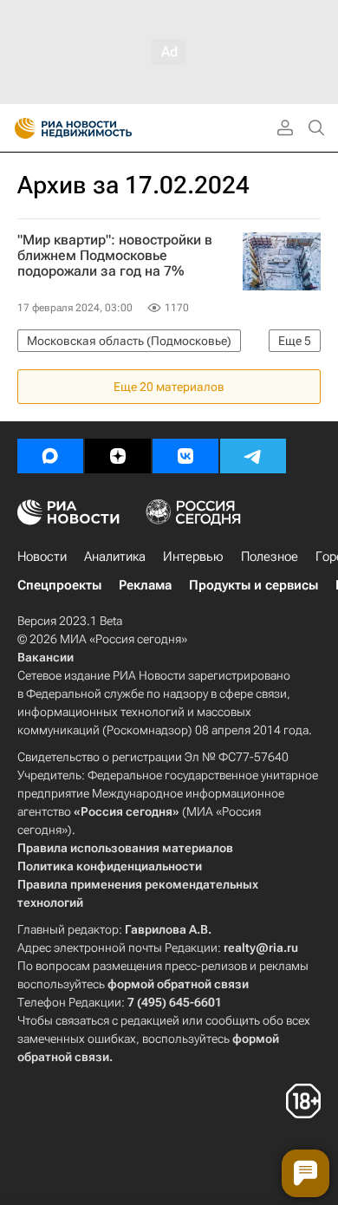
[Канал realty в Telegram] (253, 456)
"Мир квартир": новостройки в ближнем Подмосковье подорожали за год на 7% (114, 255)
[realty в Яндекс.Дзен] (118, 456)
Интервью (193, 556)
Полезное (269, 556)
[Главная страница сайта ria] (19, 128)
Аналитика (115, 556)
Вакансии (45, 657)
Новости (42, 556)
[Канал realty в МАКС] (50, 456)
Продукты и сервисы (253, 585)
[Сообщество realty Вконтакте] (185, 456)
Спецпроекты (59, 585)
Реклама (145, 585)
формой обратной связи (178, 984)
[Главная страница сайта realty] (104, 128)
